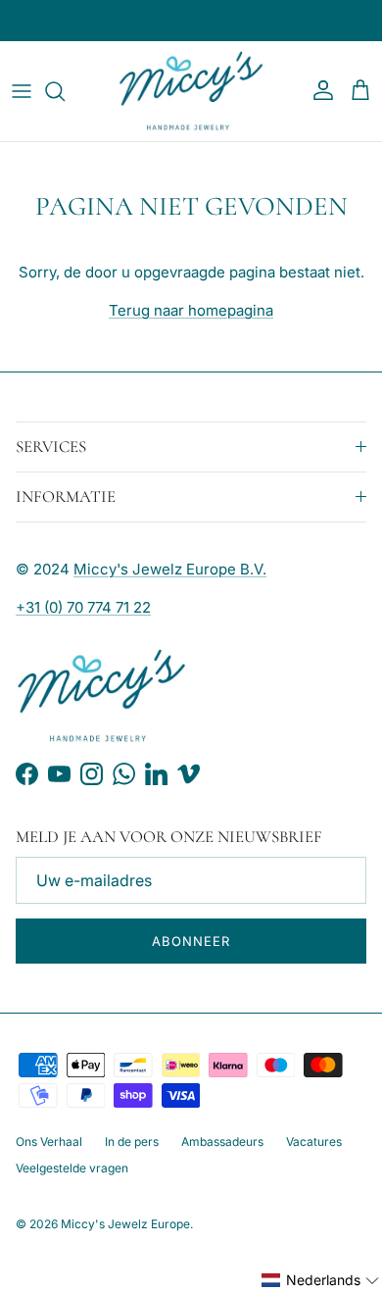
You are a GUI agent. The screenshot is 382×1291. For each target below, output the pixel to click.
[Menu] (21, 91)
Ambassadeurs (222, 1141)
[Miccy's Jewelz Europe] (191, 91)
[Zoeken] (64, 91)
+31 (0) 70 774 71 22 (83, 607)
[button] (321, 1280)
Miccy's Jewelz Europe (125, 1224)
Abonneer (191, 941)
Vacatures (314, 1141)
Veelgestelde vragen (72, 1168)
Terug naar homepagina (191, 310)
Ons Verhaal (49, 1141)
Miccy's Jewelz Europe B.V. (169, 569)
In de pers (132, 1141)
